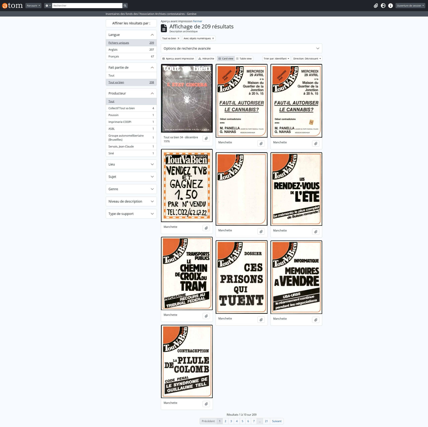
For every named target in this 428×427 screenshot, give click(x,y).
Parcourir (32, 5)
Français (131, 57)
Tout (111, 75)
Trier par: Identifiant (275, 58)
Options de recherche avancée (187, 48)
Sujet (112, 176)
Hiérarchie (208, 58)
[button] (376, 5)
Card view (227, 58)
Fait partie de (119, 67)
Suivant (277, 421)
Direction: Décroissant (306, 58)
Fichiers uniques (131, 43)
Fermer (197, 21)
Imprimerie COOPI (131, 122)
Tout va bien (131, 83)
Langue (114, 34)
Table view (245, 58)
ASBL (131, 129)
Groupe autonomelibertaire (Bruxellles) (131, 137)
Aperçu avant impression (179, 58)
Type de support (121, 213)
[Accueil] (13, 5)
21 (266, 421)
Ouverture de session (409, 5)
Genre (113, 189)
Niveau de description (125, 201)
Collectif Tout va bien (131, 109)
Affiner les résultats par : (131, 23)
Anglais (131, 50)
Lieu (112, 164)
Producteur (117, 93)
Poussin (131, 116)
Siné (131, 154)
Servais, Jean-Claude (131, 147)
